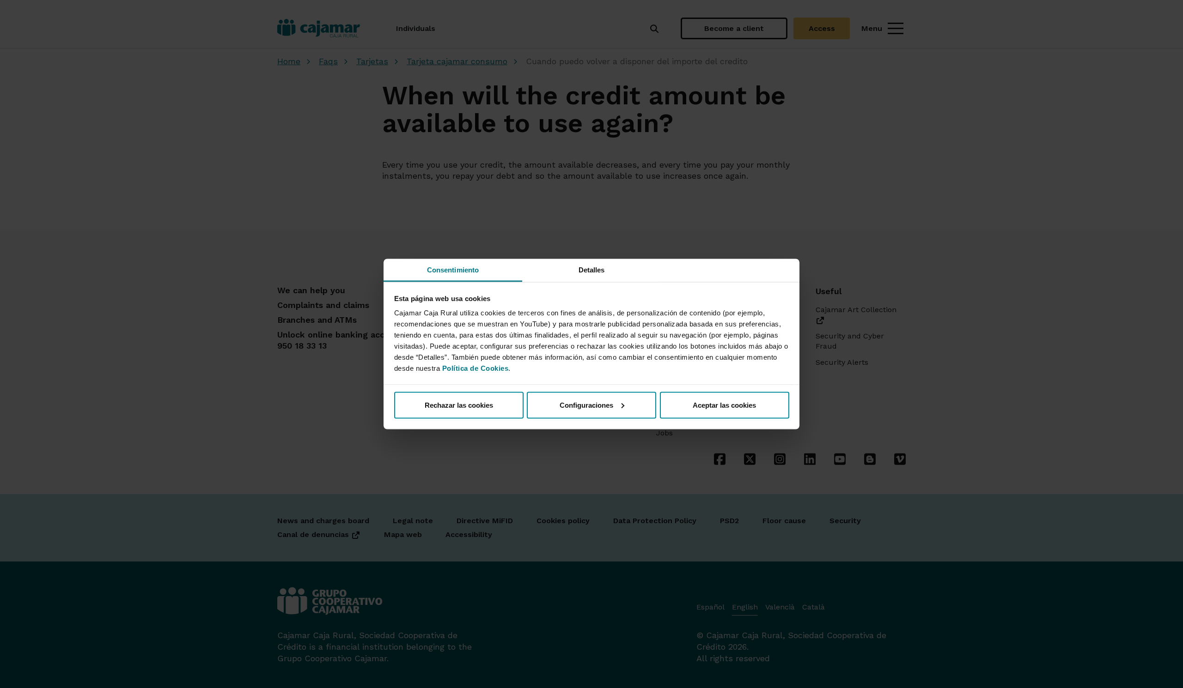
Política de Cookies (475, 368)
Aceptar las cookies (724, 405)
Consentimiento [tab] (453, 270)
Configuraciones (586, 405)
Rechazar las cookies (459, 405)
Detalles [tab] (592, 270)
